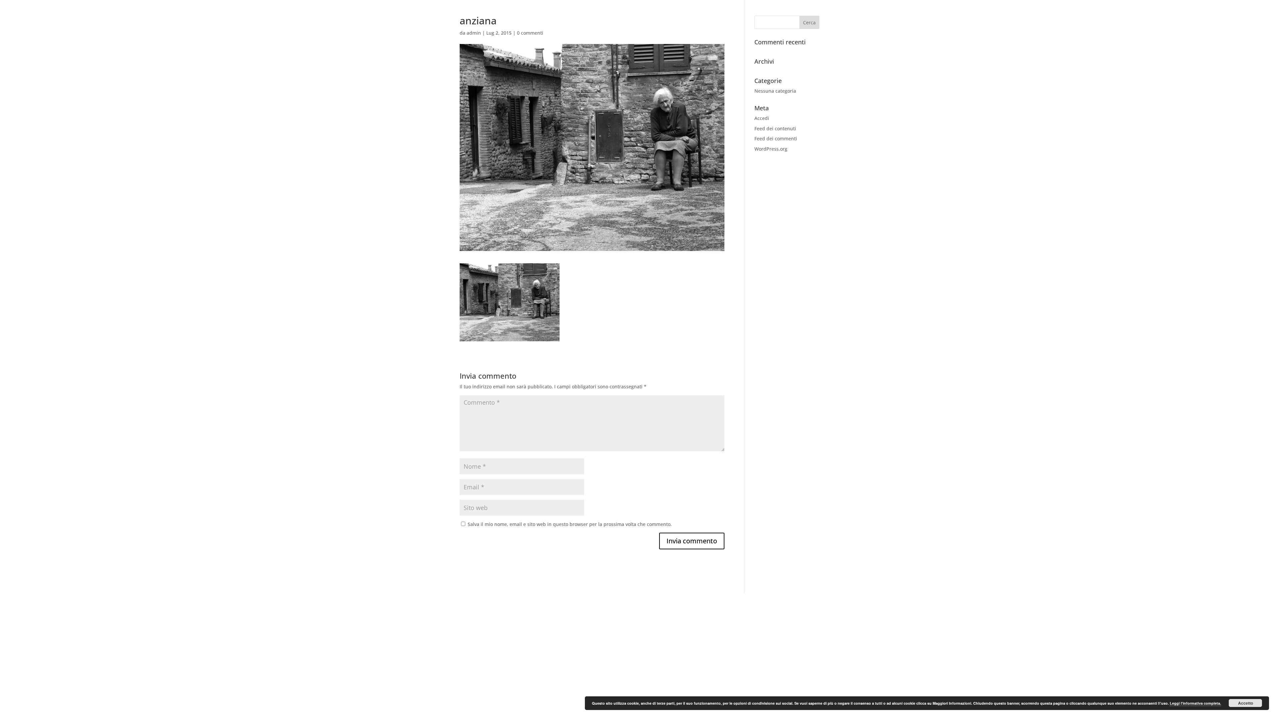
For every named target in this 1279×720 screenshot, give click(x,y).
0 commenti (530, 33)
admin (474, 33)
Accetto (1245, 703)
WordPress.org (770, 149)
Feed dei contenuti (775, 128)
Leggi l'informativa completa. (1195, 703)
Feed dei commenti (775, 138)
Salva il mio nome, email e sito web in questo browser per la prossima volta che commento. (570, 524)
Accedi (761, 118)
